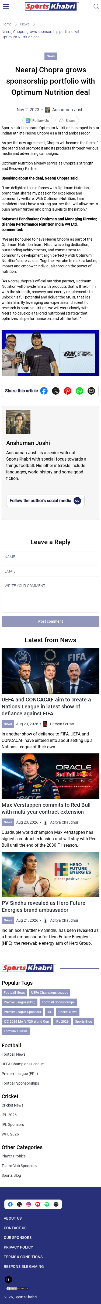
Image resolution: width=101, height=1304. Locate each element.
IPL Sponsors (13, 1124)
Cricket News (67, 1012)
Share (70, 120)
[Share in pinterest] (67, 391)
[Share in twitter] (56, 391)
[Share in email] (56, 1204)
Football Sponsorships (58, 1002)
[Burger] (6, 6)
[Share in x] (19, 1204)
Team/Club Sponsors (19, 1166)
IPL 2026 (62, 1021)
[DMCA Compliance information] (17, 1289)
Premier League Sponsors (22, 1012)
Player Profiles (14, 1156)
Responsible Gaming (24, 1266)
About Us (13, 1218)
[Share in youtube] (37, 1204)
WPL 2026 (10, 1134)
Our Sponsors (18, 1237)
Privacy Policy (18, 1247)
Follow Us (40, 120)
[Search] (96, 6)
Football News (14, 993)
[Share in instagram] (28, 1204)
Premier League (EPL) (19, 1002)
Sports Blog (83, 1021)
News (25, 24)
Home (7, 24)
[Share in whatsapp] (79, 391)
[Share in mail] (91, 391)
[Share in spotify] (46, 1204)
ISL (49, 1012)
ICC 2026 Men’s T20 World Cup (26, 1021)
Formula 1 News (15, 1031)
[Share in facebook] (44, 391)
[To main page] (52, 6)
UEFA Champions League (49, 993)
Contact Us (15, 1228)
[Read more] (51, 699)
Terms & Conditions (23, 1257)
